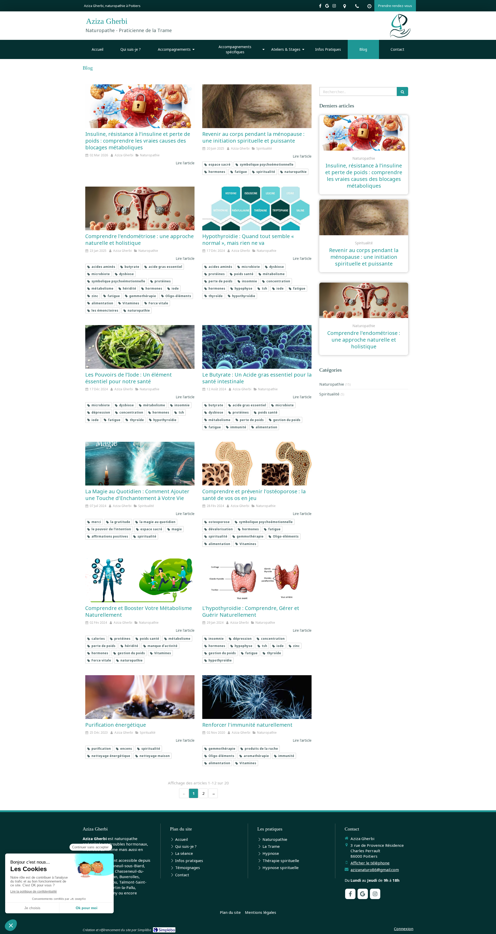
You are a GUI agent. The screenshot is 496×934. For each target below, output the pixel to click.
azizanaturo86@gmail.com (375, 869)
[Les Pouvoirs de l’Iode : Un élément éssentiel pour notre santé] (140, 347)
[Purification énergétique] (140, 697)
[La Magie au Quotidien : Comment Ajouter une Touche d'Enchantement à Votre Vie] (140, 464)
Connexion (403, 928)
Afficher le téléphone (370, 862)
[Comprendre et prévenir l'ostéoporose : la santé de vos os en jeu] (257, 464)
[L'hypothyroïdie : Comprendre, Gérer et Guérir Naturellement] (257, 580)
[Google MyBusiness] (327, 7)
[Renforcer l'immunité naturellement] (257, 697)
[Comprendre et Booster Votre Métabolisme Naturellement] (140, 580)
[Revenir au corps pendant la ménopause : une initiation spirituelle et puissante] (257, 106)
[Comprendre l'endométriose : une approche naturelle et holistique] (140, 208)
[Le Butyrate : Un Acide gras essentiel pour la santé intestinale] (257, 347)
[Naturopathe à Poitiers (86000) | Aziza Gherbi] (400, 26)
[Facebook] (320, 7)
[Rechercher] (402, 91)
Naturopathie (331, 384)
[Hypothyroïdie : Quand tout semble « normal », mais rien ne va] (257, 208)
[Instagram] (334, 7)
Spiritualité (329, 393)
